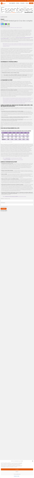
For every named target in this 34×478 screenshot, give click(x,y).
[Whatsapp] (4, 24)
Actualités (22, 3)
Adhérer (31, 3)
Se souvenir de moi (4, 206)
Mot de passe (3, 202)
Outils (27, 3)
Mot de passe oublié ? (4, 210)
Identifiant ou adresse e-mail (5, 198)
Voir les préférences (17, 474)
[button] (32, 461)
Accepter (17, 469)
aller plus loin (8, 158)
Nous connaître (12, 3)
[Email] (9, 24)
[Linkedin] (3, 24)
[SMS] (7, 24)
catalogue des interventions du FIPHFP (11, 196)
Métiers (17, 3)
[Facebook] (1, 24)
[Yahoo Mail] (6, 24)
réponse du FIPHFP (7, 159)
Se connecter (31, 0)
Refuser (17, 471)
